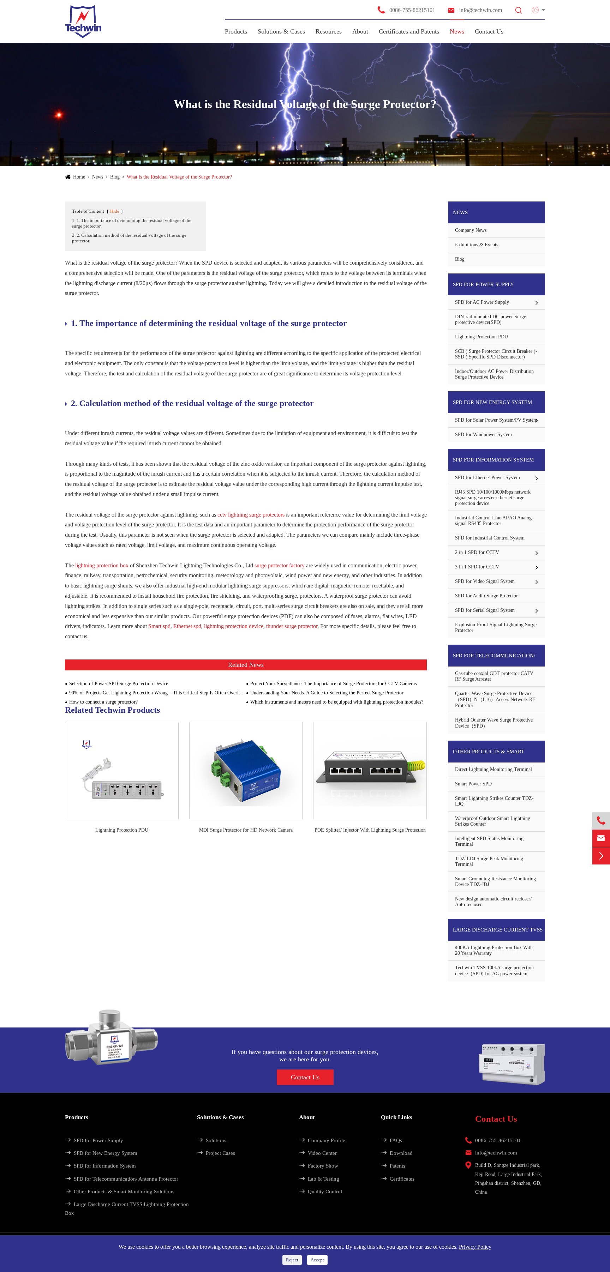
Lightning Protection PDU (121, 830)
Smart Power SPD (473, 783)
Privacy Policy (475, 1247)
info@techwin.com (474, 10)
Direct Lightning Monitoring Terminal (493, 769)
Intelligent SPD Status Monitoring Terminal (489, 841)
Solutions (211, 1140)
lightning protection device (233, 626)
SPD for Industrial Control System (490, 538)
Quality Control (320, 1191)
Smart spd (159, 626)
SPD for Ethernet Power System (487, 477)
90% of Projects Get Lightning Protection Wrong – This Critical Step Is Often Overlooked (157, 692)
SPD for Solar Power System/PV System (496, 420)
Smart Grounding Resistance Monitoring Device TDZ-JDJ (495, 881)
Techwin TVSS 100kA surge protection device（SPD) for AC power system (494, 970)
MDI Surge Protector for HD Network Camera (246, 830)
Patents (393, 1166)
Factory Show (318, 1166)
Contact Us (489, 31)
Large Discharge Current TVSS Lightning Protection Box (498, 934)
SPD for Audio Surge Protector (486, 595)
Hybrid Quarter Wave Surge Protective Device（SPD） (494, 723)
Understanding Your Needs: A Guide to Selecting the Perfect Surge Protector (326, 692)
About (360, 31)
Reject (292, 1259)
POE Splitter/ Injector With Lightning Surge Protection (370, 830)
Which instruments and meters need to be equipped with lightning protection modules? (336, 702)
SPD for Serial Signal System (485, 610)
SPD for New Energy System (492, 402)
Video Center (318, 1153)
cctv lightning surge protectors (251, 515)
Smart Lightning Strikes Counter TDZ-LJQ (494, 801)
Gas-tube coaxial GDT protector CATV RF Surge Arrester (494, 676)
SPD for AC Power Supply (482, 302)
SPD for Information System (493, 460)
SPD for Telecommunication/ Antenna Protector (494, 660)
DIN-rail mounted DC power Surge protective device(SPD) (490, 319)
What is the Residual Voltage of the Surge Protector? (179, 177)
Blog (115, 177)
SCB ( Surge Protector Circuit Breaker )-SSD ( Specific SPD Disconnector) (496, 354)
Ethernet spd (187, 626)
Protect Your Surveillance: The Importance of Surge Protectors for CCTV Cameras (333, 683)
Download (397, 1153)
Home (79, 177)
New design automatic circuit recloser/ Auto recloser (493, 901)
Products (236, 31)
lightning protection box (101, 565)
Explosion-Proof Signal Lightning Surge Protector (496, 627)
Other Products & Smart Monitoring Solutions (488, 755)
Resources (329, 31)
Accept (317, 1259)
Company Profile (322, 1140)
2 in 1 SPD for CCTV (477, 552)
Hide (114, 211)
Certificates (397, 1179)
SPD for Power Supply (483, 284)
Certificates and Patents (409, 31)
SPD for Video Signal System (485, 581)
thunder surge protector (291, 626)
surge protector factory (280, 565)
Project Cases (216, 1153)
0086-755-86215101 (406, 10)
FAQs (391, 1140)
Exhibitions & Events (476, 244)
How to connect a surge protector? (103, 702)
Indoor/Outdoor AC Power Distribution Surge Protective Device (494, 374)
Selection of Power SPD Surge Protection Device (118, 683)
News (457, 31)
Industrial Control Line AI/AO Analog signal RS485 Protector (493, 520)
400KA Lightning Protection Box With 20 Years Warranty (494, 950)
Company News (470, 230)
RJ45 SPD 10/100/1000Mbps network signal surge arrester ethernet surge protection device (493, 497)
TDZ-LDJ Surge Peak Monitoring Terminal (489, 861)
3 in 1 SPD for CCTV (477, 566)
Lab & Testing (319, 1179)
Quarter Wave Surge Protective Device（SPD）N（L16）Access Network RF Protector (495, 699)
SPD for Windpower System (483, 434)
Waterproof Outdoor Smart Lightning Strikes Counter (492, 821)
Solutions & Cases (281, 31)
